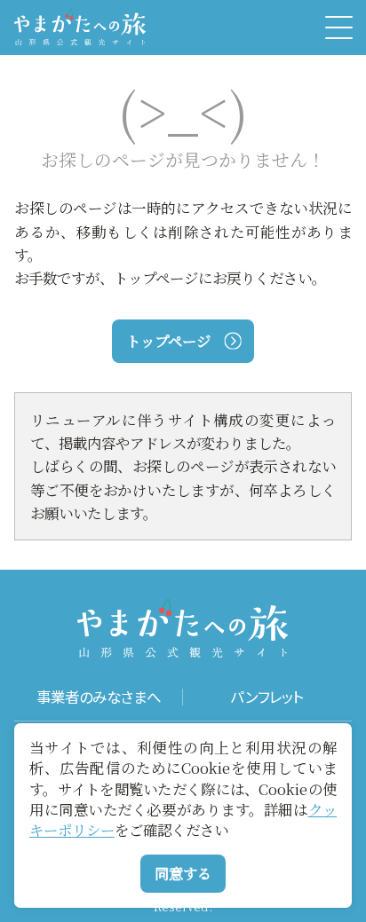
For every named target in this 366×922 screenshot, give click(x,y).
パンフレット (267, 697)
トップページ (168, 340)
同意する (183, 873)
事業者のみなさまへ (98, 697)
